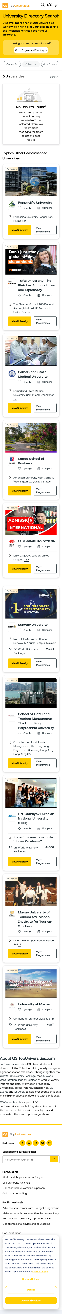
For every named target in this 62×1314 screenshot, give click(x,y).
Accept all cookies (31, 1300)
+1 (19, 945)
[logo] (16, 4)
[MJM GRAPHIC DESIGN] (12, 542)
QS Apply (19, 1091)
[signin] (50, 4)
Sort (52, 76)
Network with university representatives (26, 1218)
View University (20, 229)
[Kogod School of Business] (12, 460)
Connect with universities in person (23, 1188)
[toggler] (56, 4)
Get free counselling (14, 1193)
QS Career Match (10, 1102)
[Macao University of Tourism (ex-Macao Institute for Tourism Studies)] (12, 914)
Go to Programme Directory (30, 50)
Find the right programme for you (22, 1177)
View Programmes (43, 230)
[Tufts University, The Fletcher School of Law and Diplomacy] (12, 282)
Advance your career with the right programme (30, 1208)
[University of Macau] (12, 1006)
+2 (15, 399)
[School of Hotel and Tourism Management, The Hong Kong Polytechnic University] (12, 715)
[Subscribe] (54, 1159)
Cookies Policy (40, 1271)
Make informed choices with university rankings (31, 1213)
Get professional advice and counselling (26, 1224)
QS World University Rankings (18, 1076)
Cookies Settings (31, 1278)
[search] (42, 5)
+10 (26, 560)
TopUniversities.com (12, 1064)
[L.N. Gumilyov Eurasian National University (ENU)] (12, 815)
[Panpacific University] (12, 204)
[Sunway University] (12, 626)
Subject (29, 64)
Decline (31, 1289)
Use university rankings (16, 1182)
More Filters (49, 64)
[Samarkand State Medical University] (12, 373)
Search (10, 64)
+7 (40, 841)
